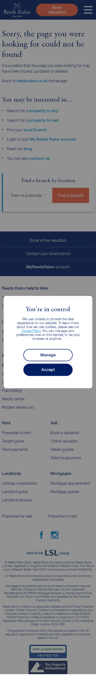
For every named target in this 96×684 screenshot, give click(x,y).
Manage (48, 355)
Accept (48, 369)
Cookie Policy (31, 331)
